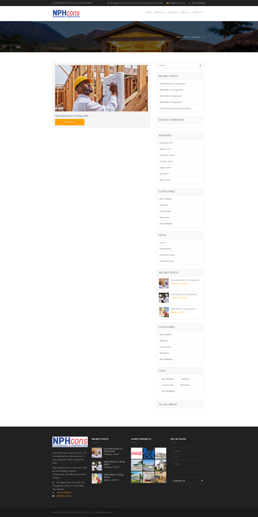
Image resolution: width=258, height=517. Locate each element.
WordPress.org (167, 261)
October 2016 (166, 161)
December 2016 (167, 155)
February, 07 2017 (179, 297)
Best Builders (166, 198)
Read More (69, 122)
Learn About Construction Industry (175, 108)
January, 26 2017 (179, 312)
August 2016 (165, 167)
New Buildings (166, 223)
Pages (184, 12)
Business (164, 205)
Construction (165, 211)
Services (158, 12)
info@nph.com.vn (177, 3)
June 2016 (164, 173)
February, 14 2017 (179, 283)
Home (149, 12)
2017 (186, 37)
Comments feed (167, 254)
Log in (162, 242)
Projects (172, 12)
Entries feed (165, 248)
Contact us (179, 481)
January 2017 (166, 149)
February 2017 (166, 142)
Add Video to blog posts (171, 95)
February (195, 37)
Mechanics (164, 217)
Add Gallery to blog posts (171, 89)
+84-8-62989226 (198, 3)
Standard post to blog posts (173, 83)
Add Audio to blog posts (171, 102)
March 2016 (165, 179)
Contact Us (197, 12)
